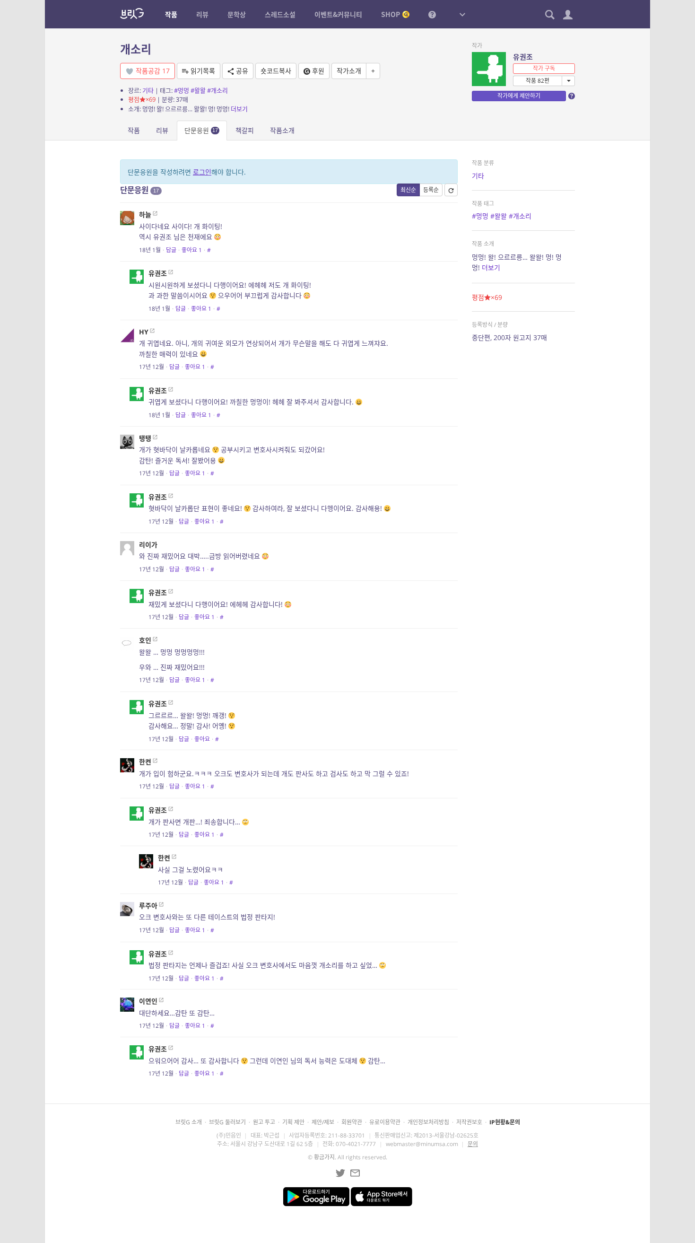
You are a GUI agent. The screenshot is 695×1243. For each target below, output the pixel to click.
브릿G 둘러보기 (227, 1122)
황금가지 (324, 1157)
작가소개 (349, 70)
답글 (171, 250)
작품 (134, 130)
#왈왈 (198, 90)
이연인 (148, 1001)
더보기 (239, 109)
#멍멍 (181, 90)
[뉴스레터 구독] (355, 1173)
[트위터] (340, 1173)
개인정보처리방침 (428, 1122)
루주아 (148, 905)
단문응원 (201, 130)
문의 (473, 1144)
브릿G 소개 (188, 1122)
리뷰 (162, 130)
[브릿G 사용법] (432, 14)
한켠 (145, 761)
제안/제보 (323, 1122)
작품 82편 (537, 81)
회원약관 (351, 1122)
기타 (148, 90)
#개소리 (217, 90)
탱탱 (145, 438)
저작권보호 (469, 1122)
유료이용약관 (384, 1122)
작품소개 (282, 130)
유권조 (523, 56)
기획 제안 (293, 1122)
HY (143, 331)
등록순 (431, 190)
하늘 (145, 214)
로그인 (202, 171)
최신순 (408, 190)
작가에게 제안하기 (518, 96)
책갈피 (244, 130)
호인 (145, 640)
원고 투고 (264, 1122)
